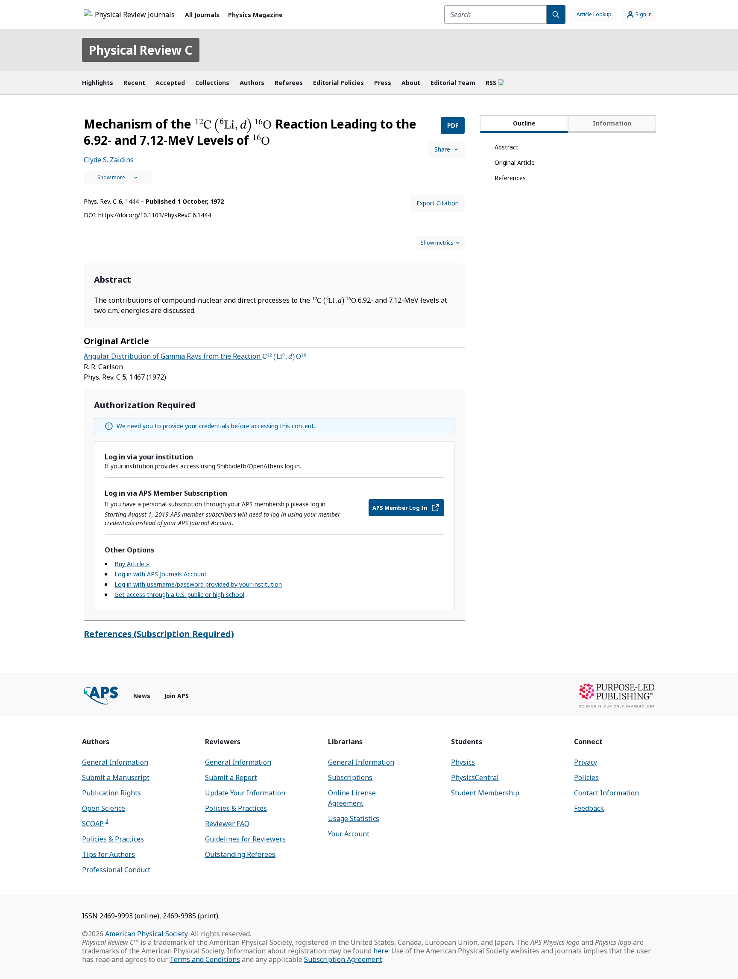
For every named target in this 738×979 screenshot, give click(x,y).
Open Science (103, 808)
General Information (115, 762)
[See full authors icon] (118, 177)
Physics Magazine (255, 15)
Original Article (515, 162)
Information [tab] (612, 123)
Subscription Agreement (343, 959)
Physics (463, 762)
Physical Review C (141, 50)
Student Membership (485, 793)
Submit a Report (231, 777)
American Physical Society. (147, 933)
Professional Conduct (116, 869)
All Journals (202, 15)
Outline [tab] (524, 123)
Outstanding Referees (240, 854)
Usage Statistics (353, 818)
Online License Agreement (352, 798)
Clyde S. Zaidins (109, 159)
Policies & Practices (113, 839)
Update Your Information (245, 793)
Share (442, 149)
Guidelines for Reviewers (245, 839)
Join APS (176, 696)
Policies (586, 777)
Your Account (348, 834)
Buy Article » (131, 564)
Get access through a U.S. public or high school (179, 594)
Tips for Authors (108, 854)
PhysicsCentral (475, 777)
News (141, 696)
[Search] (556, 14)
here (380, 951)
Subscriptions (350, 777)
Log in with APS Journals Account (160, 574)
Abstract (506, 147)
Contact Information (606, 793)
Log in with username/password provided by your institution (198, 584)
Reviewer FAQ (227, 823)
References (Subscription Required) (159, 634)
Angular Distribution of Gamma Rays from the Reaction (195, 356)
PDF (452, 125)
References (510, 178)
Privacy (585, 762)
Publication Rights (111, 793)
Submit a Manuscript (115, 777)
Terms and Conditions (205, 959)
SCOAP (95, 823)
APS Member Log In (400, 507)
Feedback (589, 808)
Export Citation (437, 203)
